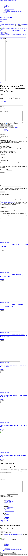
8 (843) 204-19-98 (6, 17)
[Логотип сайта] (8, 1)
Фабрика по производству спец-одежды (13, 534)
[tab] (5, 129)
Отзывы (7, 6)
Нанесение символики (10, 509)
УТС (2, 202)
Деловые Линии (23, 200)
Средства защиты (9, 503)
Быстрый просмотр (4, 242)
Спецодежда (8, 502)
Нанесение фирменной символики (13, 11)
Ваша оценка (3, 169)
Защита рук (8, 500)
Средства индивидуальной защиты (12, 24)
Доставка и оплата (9, 9)
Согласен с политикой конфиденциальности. (9, 124)
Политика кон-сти (9, 511)
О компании (8, 515)
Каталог (7, 514)
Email (1, 185)
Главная (2, 24)
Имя (1, 183)
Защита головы (24, 24)
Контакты (7, 518)
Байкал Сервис (11, 202)
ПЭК (5, 202)
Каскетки (2, 25)
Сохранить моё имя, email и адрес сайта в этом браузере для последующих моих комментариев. (13, 189)
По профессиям (9, 501)
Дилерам (7, 10)
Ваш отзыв (3, 172)
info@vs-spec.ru (3, 19)
